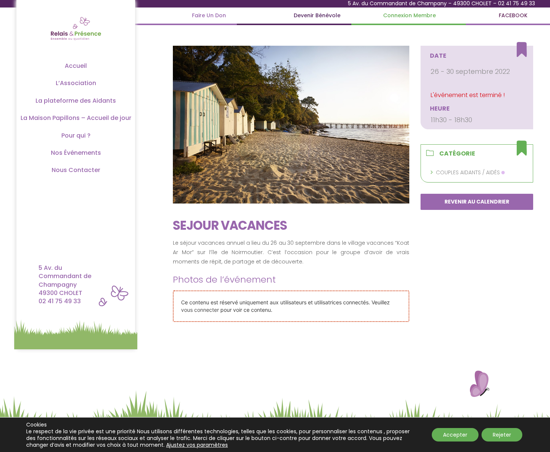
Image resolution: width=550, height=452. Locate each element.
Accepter (455, 435)
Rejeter (502, 435)
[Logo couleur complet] (76, 16)
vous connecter (200, 310)
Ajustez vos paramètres (197, 445)
